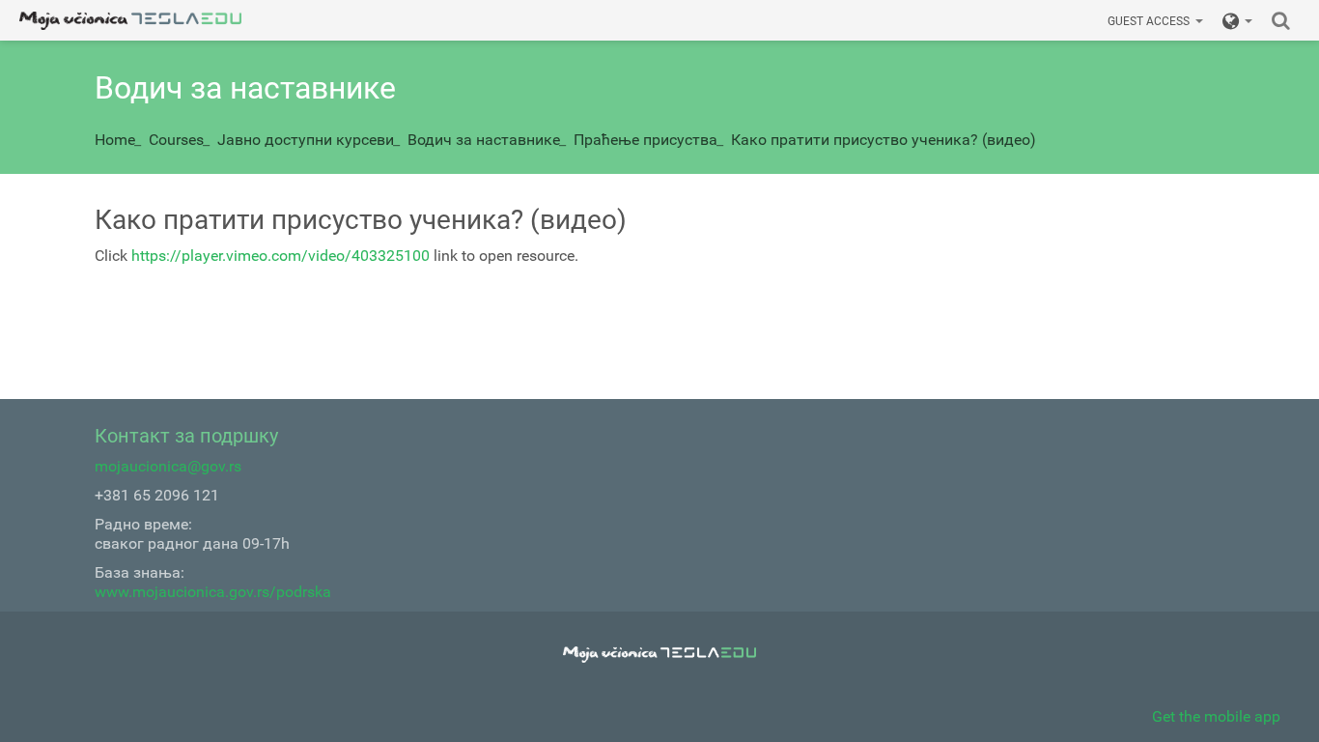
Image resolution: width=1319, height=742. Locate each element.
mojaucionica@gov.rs (168, 466)
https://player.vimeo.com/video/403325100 (280, 255)
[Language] (1237, 20)
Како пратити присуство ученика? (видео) (883, 139)
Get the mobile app (1216, 716)
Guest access (1149, 21)
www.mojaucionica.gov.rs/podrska (213, 592)
